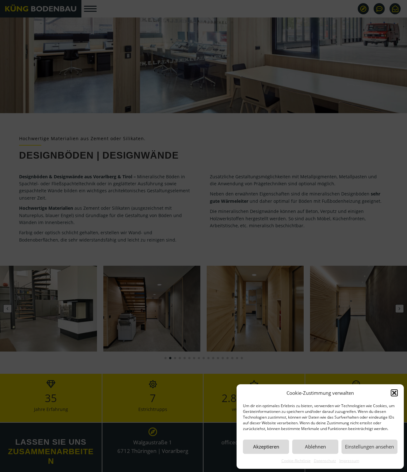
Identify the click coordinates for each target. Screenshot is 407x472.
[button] (394, 393)
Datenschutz (325, 460)
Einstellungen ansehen (369, 446)
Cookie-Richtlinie (296, 460)
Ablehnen (315, 446)
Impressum (349, 460)
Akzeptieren (266, 446)
